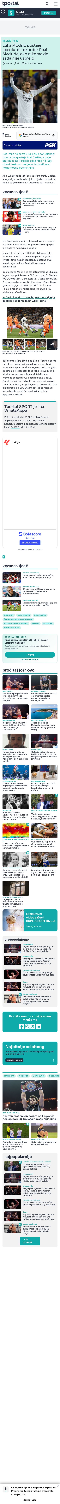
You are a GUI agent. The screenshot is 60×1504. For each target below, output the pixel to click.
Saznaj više (30, 1500)
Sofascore (39, 549)
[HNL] (30, 920)
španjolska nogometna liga (18, 619)
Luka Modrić (24, 615)
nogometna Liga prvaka (16, 624)
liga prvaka (38, 1076)
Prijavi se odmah (14, 1060)
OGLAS (30, 27)
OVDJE (15, 427)
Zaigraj (30, 654)
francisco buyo (11, 628)
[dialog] (30, 1494)
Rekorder (47, 624)
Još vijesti (27, 1241)
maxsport (9, 1076)
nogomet (8, 615)
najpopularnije (18, 1157)
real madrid (40, 615)
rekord (35, 624)
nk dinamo (54, 1076)
